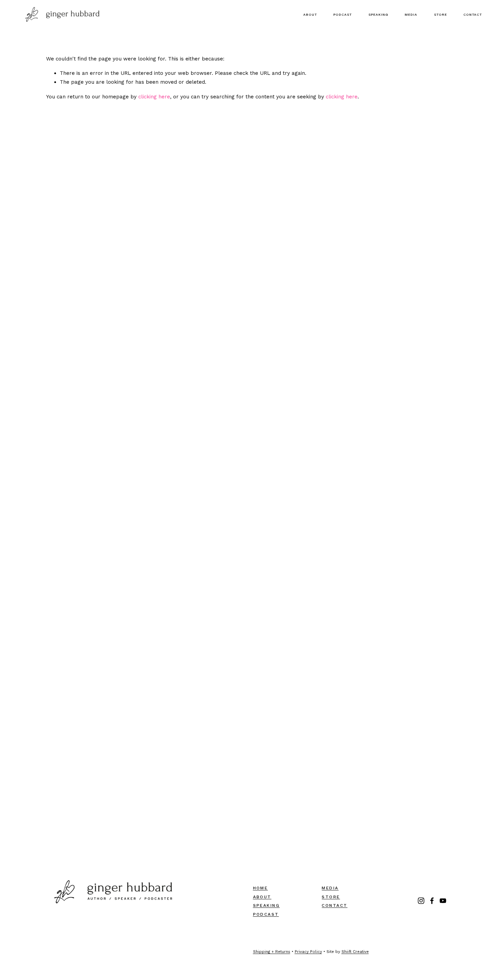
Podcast (342, 14)
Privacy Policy (308, 951)
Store (440, 14)
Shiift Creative (355, 951)
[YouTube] (443, 900)
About (310, 14)
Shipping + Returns (271, 951)
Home (260, 888)
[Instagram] (421, 900)
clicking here (154, 97)
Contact (472, 14)
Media (411, 14)
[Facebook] (432, 900)
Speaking (378, 14)
